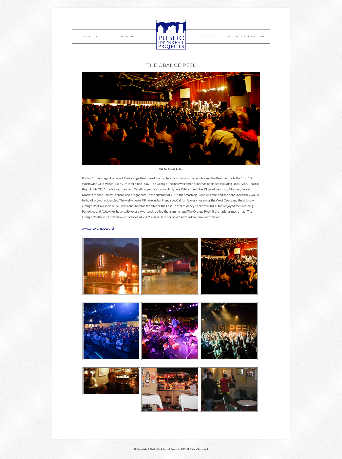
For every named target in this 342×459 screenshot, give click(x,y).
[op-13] (111, 359)
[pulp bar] (170, 410)
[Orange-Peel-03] (170, 294)
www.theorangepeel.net (98, 228)
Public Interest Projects (171, 34)
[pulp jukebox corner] (229, 410)
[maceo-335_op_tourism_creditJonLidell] (229, 294)
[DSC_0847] (229, 359)
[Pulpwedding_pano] (111, 394)
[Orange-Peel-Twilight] (111, 294)
